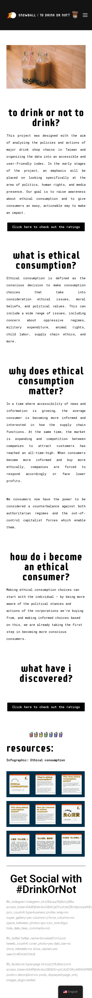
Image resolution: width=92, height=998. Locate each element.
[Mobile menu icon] (85, 15)
